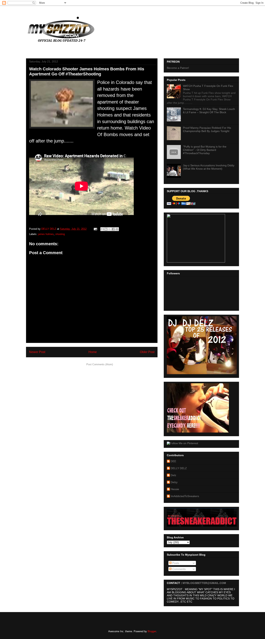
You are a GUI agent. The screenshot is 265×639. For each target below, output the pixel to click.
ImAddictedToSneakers (185, 496)
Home (92, 352)
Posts (175, 563)
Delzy (174, 482)
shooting (60, 234)
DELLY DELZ (179, 468)
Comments (178, 569)
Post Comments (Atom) (99, 364)
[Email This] (102, 229)
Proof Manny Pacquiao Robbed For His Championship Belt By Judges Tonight (207, 129)
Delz (173, 475)
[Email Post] (95, 228)
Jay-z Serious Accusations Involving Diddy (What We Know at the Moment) (208, 167)
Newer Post (37, 352)
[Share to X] (110, 229)
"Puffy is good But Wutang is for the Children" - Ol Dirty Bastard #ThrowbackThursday (204, 150)
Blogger (152, 631)
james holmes (46, 234)
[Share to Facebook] (113, 229)
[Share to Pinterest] (117, 229)
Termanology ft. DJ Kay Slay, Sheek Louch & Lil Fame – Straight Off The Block (209, 110)
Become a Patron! (178, 67)
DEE (173, 461)
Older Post (147, 352)
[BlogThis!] (106, 229)
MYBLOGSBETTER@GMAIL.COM (204, 583)
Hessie (175, 489)
